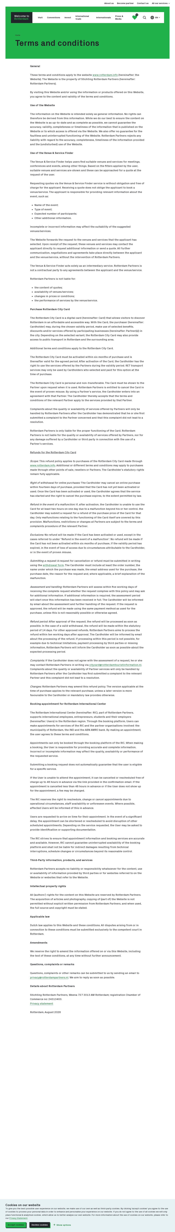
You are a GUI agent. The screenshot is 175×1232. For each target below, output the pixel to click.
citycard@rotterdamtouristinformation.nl (115, 665)
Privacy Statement (18, 1218)
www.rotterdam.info (105, 75)
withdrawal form (53, 565)
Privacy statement (41, 1003)
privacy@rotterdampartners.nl (49, 977)
